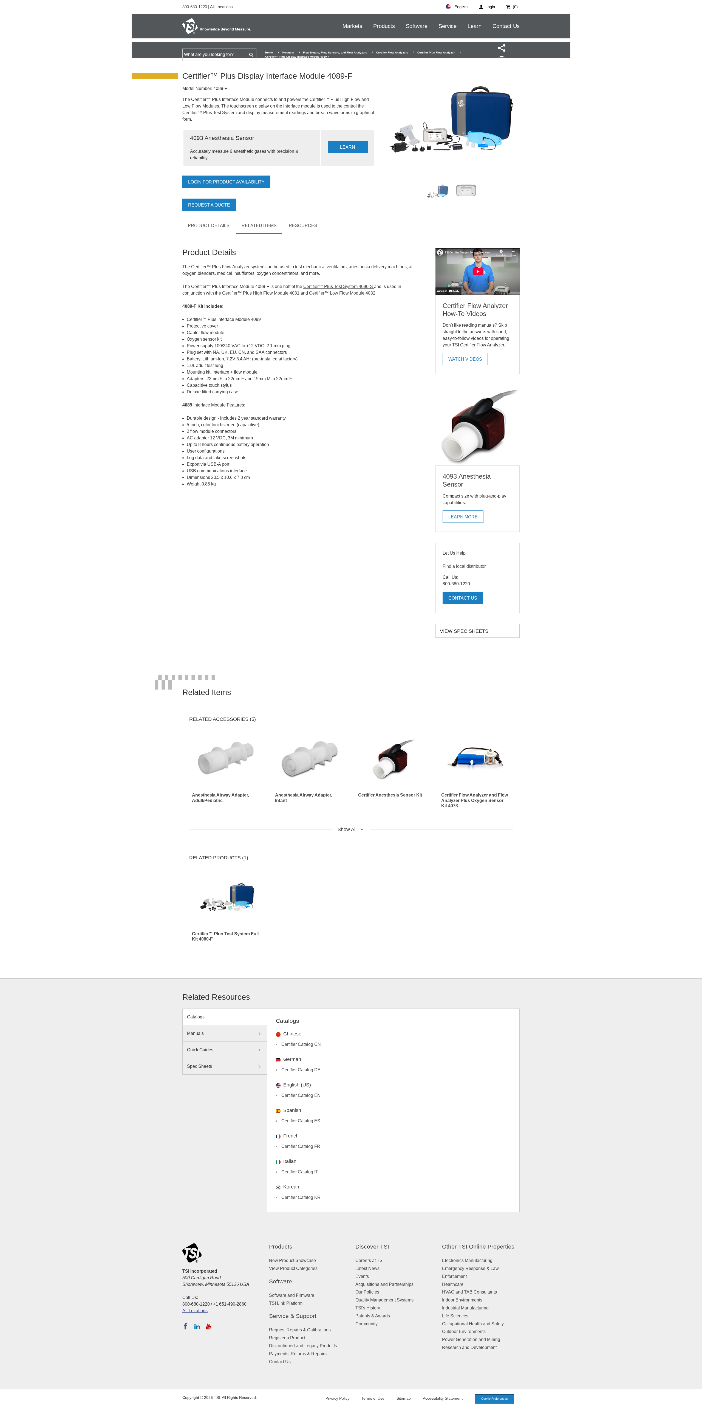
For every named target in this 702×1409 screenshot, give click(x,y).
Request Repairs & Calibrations (300, 1330)
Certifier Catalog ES (300, 1121)
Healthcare (452, 1284)
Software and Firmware (291, 1295)
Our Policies (367, 1292)
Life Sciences (455, 1316)
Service (447, 26)
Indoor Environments (462, 1300)
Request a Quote (209, 205)
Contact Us (506, 26)
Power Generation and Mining (471, 1339)
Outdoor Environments (464, 1331)
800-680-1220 (195, 6)
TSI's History (367, 1308)
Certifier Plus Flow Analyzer (436, 52)
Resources (303, 225)
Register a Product (287, 1337)
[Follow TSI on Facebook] (185, 1326)
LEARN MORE (347, 149)
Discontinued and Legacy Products (303, 1345)
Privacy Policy (337, 1398)
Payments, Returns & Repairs (298, 1353)
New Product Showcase (292, 1260)
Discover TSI (372, 1246)
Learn (475, 26)
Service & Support (292, 1316)
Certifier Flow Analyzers (392, 52)
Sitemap (404, 1398)
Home (269, 52)
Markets (352, 26)
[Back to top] (695, 1402)
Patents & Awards (372, 1316)
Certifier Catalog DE (301, 1070)
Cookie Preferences (494, 1398)
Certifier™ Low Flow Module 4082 (342, 293)
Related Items (259, 225)
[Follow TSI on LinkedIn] (197, 1326)
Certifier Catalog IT (299, 1172)
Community (366, 1324)
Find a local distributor (464, 566)
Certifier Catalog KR (301, 1197)
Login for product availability (226, 182)
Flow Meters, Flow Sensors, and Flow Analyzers (335, 52)
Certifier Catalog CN (301, 1044)
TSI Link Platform (285, 1303)
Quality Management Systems (384, 1300)
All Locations (221, 6)
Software (417, 26)
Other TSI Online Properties (478, 1246)
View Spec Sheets (464, 631)
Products (384, 26)
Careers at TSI (369, 1260)
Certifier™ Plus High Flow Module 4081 (260, 293)
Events (362, 1276)
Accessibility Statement (443, 1398)
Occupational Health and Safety (473, 1324)
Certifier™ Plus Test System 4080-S (338, 286)
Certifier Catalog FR (300, 1146)
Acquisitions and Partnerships (384, 1284)
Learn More (463, 517)
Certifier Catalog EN (301, 1095)
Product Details (209, 225)
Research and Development (469, 1347)
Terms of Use (372, 1398)
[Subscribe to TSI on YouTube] (208, 1326)
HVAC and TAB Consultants (469, 1292)
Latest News (367, 1268)
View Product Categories (293, 1268)
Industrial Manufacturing (465, 1308)
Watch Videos (465, 359)
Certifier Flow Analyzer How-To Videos (475, 309)
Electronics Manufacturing (467, 1260)
